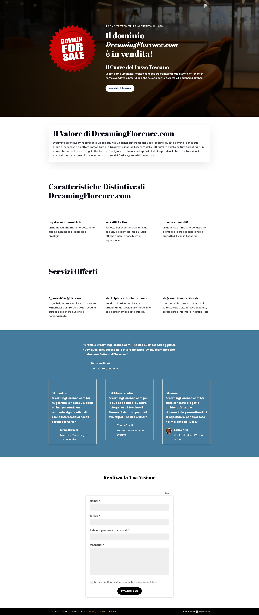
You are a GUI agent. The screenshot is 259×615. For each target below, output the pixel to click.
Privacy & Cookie (97, 611)
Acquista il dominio (120, 88)
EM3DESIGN (205, 612)
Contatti (112, 611)
